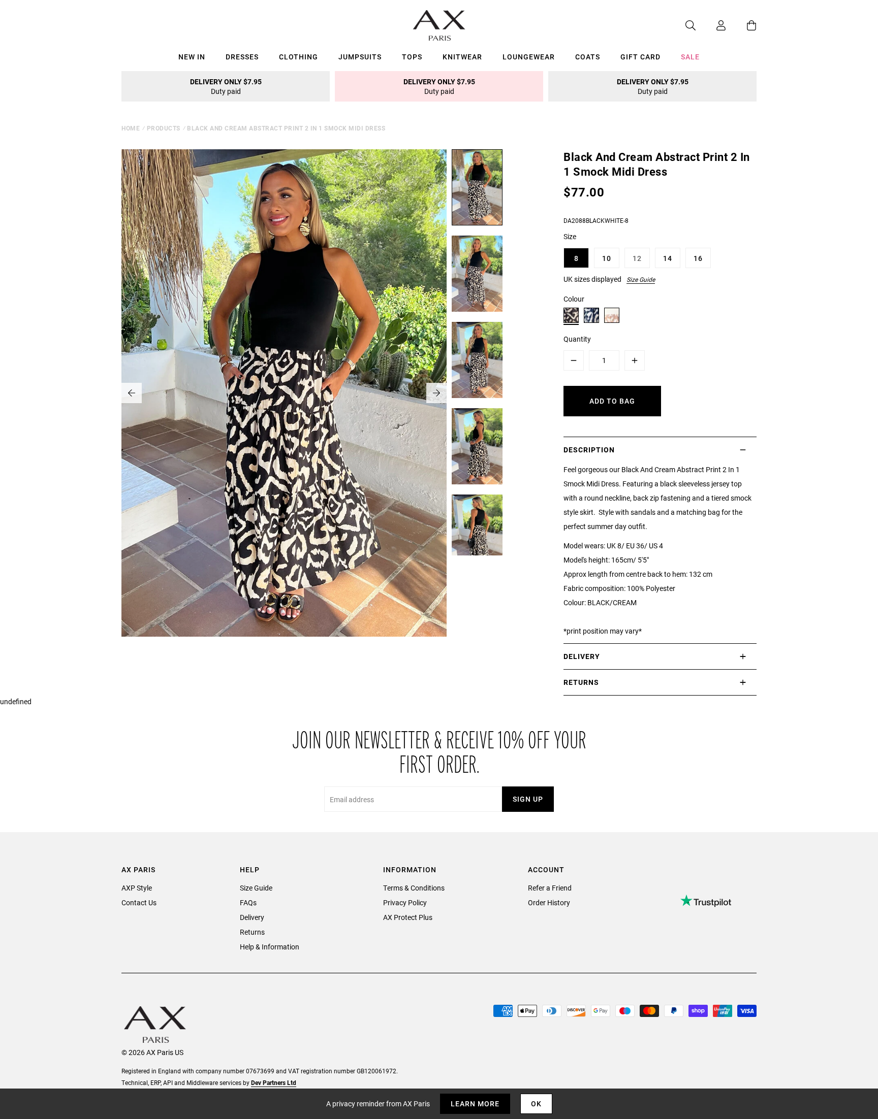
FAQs (248, 902)
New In (191, 56)
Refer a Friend (550, 888)
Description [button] (589, 449)
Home (130, 128)
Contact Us (138, 902)
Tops (412, 56)
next (436, 393)
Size (569, 236)
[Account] (711, 25)
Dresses (242, 56)
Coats (587, 56)
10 (606, 258)
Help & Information (269, 946)
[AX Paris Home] (439, 25)
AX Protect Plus (407, 917)
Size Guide (640, 279)
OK (536, 1103)
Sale (690, 56)
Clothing (298, 56)
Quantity (577, 339)
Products (163, 128)
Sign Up (528, 799)
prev (131, 393)
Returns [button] (581, 682)
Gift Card (640, 56)
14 (667, 258)
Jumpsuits (360, 56)
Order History (549, 902)
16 (698, 258)
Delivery (252, 917)
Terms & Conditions (414, 888)
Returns (252, 932)
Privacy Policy (405, 902)
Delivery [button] (581, 656)
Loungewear (529, 56)
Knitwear (462, 56)
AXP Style (136, 888)
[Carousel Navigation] (284, 393)
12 (637, 258)
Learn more (475, 1103)
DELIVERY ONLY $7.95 (226, 86)
